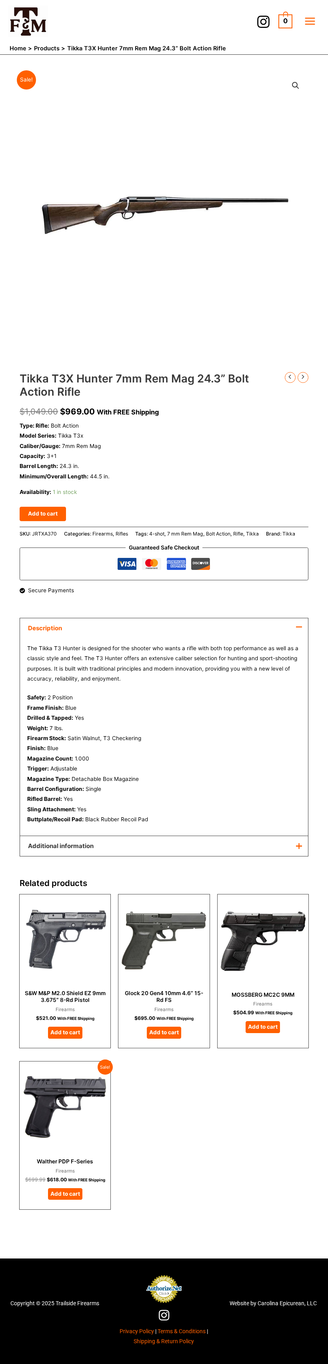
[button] (295, 85)
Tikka (252, 534)
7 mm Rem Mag (185, 534)
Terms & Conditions (182, 1331)
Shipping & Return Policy (164, 1341)
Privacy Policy (137, 1331)
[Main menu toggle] (310, 21)
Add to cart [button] (65, 1032)
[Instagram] (263, 22)
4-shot (156, 534)
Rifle (238, 534)
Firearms (102, 534)
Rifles (122, 534)
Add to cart (43, 513)
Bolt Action (218, 534)
